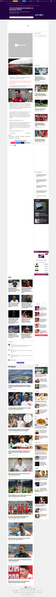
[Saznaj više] (47, 200)
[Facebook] (36, 36)
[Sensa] (34, 590)
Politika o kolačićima (32, 592)
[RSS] (47, 36)
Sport (13, 5)
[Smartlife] (30, 590)
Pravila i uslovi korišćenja (26, 592)
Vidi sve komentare (20, 362)
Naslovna (10, 5)
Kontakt (21, 592)
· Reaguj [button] (37, 97)
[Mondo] (3, 1)
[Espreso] (17, 590)
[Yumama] (37, 590)
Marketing (15, 592)
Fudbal (16, 5)
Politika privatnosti (39, 592)
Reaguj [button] (10, 145)
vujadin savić (17, 136)
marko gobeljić (27, 136)
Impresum (18, 592)
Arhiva (36, 592)
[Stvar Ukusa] (41, 590)
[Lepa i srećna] (27, 590)
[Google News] (45, 36)
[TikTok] (43, 36)
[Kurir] (14, 590)
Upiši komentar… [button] (13, 360)
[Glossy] (24, 590)
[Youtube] (41, 36)
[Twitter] (39, 36)
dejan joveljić (22, 136)
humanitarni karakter (23, 106)
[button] (33, 15)
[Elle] (20, 590)
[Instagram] (38, 36)
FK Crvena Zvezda (11, 136)
